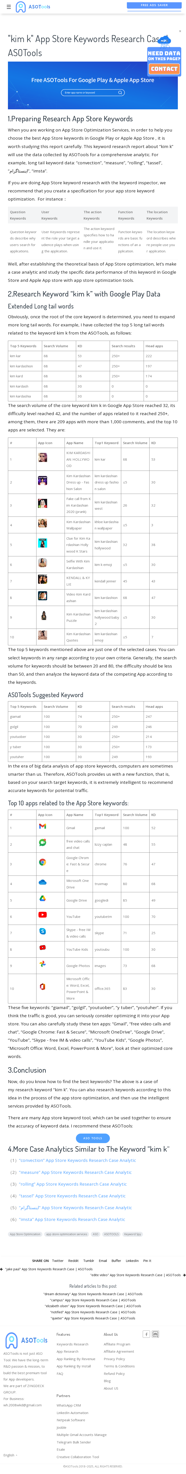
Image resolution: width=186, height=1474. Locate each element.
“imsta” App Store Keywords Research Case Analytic (72, 1219)
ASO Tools (92, 1138)
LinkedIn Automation (72, 1412)
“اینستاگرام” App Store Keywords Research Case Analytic (76, 1208)
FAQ (60, 1373)
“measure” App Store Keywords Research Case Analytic (76, 1172)
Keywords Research (72, 1344)
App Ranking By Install (74, 1366)
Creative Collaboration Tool (78, 1457)
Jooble (61, 1427)
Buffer (116, 1260)
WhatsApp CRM (69, 1405)
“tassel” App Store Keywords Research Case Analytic (73, 1196)
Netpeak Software (71, 1420)
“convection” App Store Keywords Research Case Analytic (78, 1160)
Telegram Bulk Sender (74, 1442)
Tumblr (88, 1260)
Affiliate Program (117, 1344)
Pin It (147, 1260)
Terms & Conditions (119, 1366)
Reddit (73, 1260)
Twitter (58, 1260)
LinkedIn (132, 1260)
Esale (61, 1449)
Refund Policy (114, 1373)
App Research (67, 1351)
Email (103, 1260)
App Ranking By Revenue (76, 1359)
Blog (107, 1380)
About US (111, 1388)
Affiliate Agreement (119, 1351)
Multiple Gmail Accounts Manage (82, 1434)
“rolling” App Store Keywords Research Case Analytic (73, 1184)
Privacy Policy (114, 1359)
